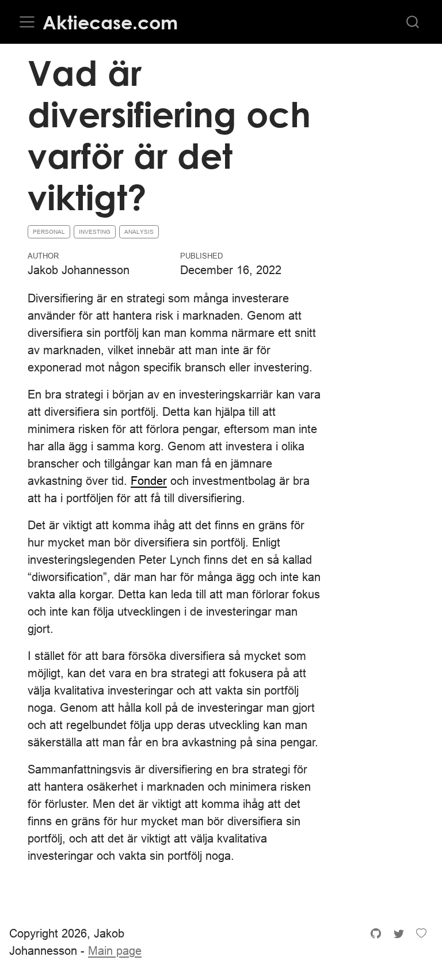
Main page (115, 950)
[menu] (27, 22)
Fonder (149, 480)
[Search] (413, 22)
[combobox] (413, 22)
